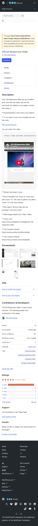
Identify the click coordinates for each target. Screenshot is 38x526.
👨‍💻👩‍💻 (4, 470)
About (4, 446)
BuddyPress (7, 490)
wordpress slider (30, 359)
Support (7, 88)
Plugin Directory (7, 9)
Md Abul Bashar (10, 55)
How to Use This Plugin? (11, 295)
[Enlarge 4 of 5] (33, 251)
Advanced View (7, 369)
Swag (23, 474)
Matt (4, 483)
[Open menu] (35, 3)
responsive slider (30, 351)
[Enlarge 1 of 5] (16, 251)
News (4, 450)
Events (22, 467)
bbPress (6, 487)
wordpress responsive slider (26, 355)
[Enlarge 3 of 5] (16, 272)
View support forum (9, 417)
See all (33, 402)
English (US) (32, 346)
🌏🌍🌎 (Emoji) (12, 499)
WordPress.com (8, 480)
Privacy (4, 457)
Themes (23, 450)
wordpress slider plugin (28, 363)
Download (6, 60)
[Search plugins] (23, 16)
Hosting (5, 453)
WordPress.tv (8, 474)
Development (9, 83)
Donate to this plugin (9, 434)
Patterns (23, 457)
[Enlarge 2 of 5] (16, 262)
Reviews (7, 73)
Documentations (10, 125)
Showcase (23, 446)
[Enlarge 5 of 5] (33, 263)
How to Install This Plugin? (11, 289)
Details (6, 68)
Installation (8, 78)
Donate (23, 470)
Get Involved (24, 463)
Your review (6, 402)
